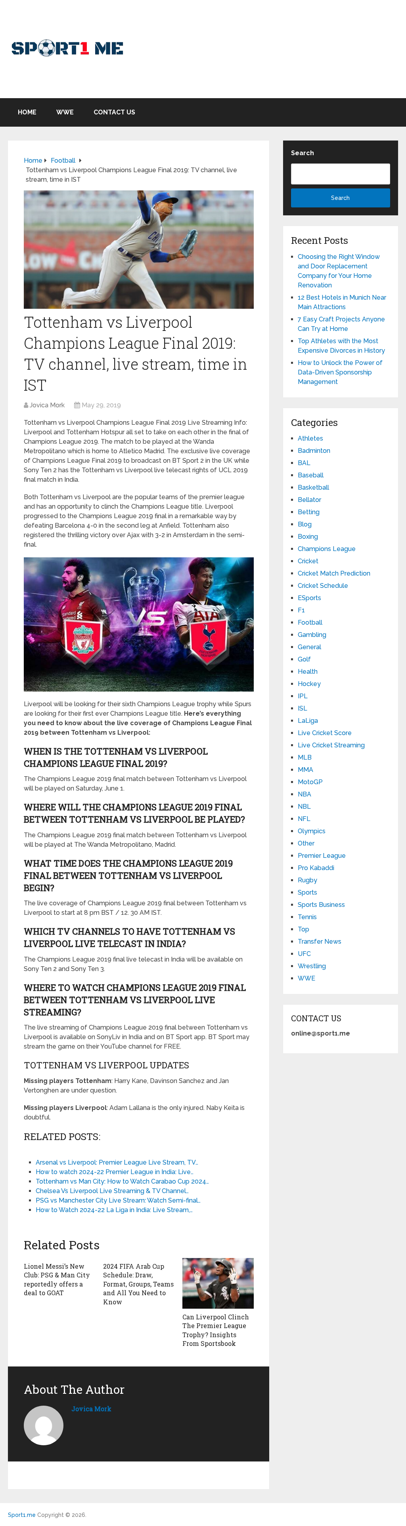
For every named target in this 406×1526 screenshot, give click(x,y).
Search (302, 153)
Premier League (322, 855)
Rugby (307, 880)
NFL (304, 819)
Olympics (312, 831)
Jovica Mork (47, 405)
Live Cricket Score (325, 733)
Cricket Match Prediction (334, 573)
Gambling (312, 635)
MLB (305, 757)
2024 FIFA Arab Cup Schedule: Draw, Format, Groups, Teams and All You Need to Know (138, 1284)
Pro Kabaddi (316, 868)
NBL (304, 806)
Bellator (309, 500)
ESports (309, 598)
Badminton (314, 450)
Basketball (313, 487)
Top (303, 929)
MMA (305, 769)
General (309, 647)
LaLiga (308, 720)
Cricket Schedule (323, 585)
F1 (301, 610)
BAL (304, 463)
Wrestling (312, 966)
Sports (307, 892)
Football (310, 622)
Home (27, 112)
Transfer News (319, 941)
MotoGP (310, 782)
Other (306, 843)
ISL (302, 708)
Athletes (310, 438)
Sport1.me (22, 1515)
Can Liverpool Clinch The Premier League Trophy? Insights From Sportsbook (215, 1330)
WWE (65, 112)
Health (308, 671)
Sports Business (321, 904)
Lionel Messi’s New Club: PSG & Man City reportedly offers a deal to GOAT (57, 1279)
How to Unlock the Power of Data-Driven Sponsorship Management (340, 372)
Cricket (308, 561)
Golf (304, 659)
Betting (309, 512)
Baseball (311, 475)
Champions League (327, 549)
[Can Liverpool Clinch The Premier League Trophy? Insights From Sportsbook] (218, 1283)
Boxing (308, 536)
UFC (304, 954)
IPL (303, 696)
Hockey (309, 684)
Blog (305, 524)
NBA (304, 794)
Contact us (114, 112)
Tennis (307, 917)
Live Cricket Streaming (331, 745)
